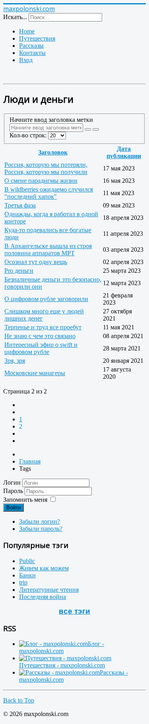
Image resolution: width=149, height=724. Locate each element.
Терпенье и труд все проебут (42, 327)
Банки (27, 575)
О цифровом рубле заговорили (46, 298)
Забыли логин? (39, 521)
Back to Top (18, 700)
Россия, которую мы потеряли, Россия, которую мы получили (45, 168)
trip (23, 582)
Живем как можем (44, 568)
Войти (13, 508)
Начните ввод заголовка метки (52, 119)
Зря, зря (14, 360)
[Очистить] (96, 129)
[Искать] (88, 129)
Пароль (14, 490)
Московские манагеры (34, 373)
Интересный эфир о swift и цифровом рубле (40, 348)
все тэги (74, 611)
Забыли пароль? (40, 528)
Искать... (15, 17)
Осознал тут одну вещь (35, 261)
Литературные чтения (49, 589)
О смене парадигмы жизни (40, 180)
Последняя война (42, 596)
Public (27, 561)
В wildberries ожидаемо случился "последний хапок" (48, 193)
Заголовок (53, 152)
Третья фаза (20, 205)
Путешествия (37, 38)
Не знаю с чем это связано (39, 336)
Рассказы (31, 45)
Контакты (32, 52)
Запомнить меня (25, 499)
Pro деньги (18, 270)
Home (27, 31)
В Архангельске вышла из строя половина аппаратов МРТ (48, 249)
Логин (12, 482)
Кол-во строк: (29, 135)
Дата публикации (123, 152)
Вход (26, 60)
